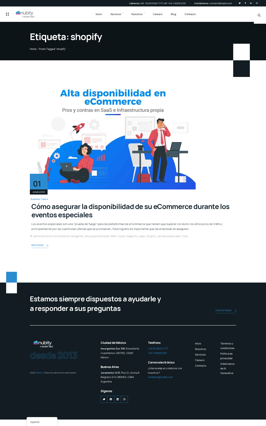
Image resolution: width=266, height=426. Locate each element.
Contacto (190, 14)
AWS (113, 236)
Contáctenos (223, 310)
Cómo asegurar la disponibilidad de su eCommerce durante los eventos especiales (130, 210)
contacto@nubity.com (221, 3)
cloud (121, 236)
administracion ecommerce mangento (58, 236)
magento (132, 236)
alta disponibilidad (97, 236)
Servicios (115, 14)
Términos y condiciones (227, 346)
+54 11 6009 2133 (157, 353)
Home (33, 49)
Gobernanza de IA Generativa (227, 368)
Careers (157, 14)
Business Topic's (39, 199)
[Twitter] (240, 3)
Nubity (39, 372)
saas (142, 236)
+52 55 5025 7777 (158, 348)
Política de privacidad (226, 356)
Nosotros (137, 14)
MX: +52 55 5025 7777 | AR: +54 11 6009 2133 (163, 3)
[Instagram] (257, 3)
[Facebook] (245, 3)
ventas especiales (169, 236)
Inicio (99, 14)
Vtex (185, 236)
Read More (37, 245)
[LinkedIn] (251, 3)
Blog (173, 14)
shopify (151, 236)
